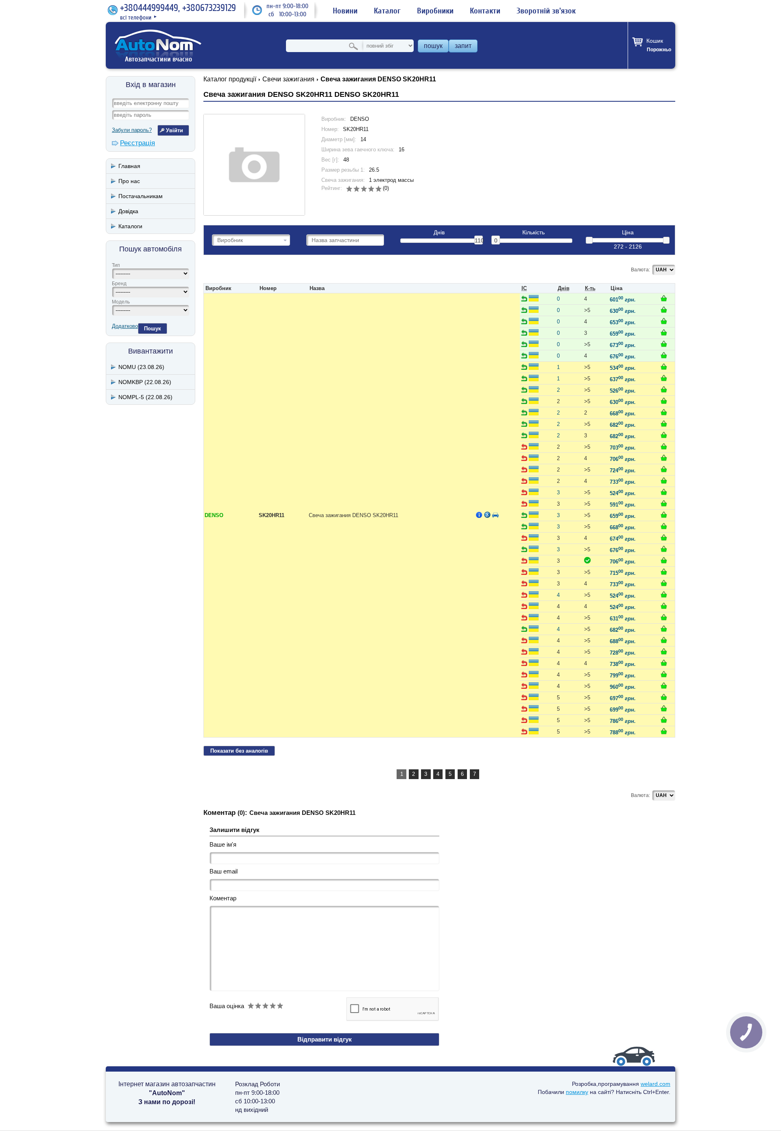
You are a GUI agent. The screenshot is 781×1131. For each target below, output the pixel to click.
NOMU (141, 367)
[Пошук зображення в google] (487, 514)
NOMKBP (144, 382)
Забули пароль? (132, 130)
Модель (121, 302)
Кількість (533, 232)
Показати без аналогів (239, 751)
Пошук (152, 328)
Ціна (628, 232)
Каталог (387, 11)
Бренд (119, 283)
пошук (433, 45)
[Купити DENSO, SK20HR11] (664, 298)
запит (463, 45)
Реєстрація (137, 143)
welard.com (655, 1084)
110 (479, 240)
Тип (116, 265)
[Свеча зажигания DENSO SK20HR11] (254, 165)
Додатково (125, 326)
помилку (577, 1092)
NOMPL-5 (145, 397)
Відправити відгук (324, 1039)
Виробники (435, 11)
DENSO (214, 515)
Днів (439, 232)
